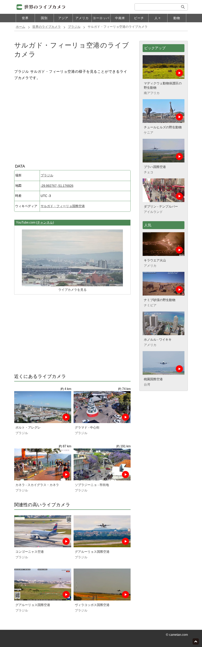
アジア (63, 18)
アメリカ (82, 18)
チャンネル (45, 222)
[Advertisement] (72, 120)
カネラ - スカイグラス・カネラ (37, 485)
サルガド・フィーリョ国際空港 (63, 206)
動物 (176, 18)
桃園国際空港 (153, 379)
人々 (157, 18)
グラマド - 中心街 (87, 427)
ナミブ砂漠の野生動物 (159, 300)
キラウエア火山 (155, 260)
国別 (44, 18)
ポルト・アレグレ (28, 427)
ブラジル (47, 175)
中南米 (120, 18)
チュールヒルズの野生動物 (163, 127)
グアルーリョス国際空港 (92, 551)
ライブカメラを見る (72, 289)
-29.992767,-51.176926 (57, 185)
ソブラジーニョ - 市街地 (92, 485)
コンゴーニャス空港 (29, 551)
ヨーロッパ (101, 18)
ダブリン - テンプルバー (161, 206)
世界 (25, 18)
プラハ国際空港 (155, 167)
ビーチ (139, 18)
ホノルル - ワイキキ (158, 339)
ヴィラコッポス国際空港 (92, 605)
